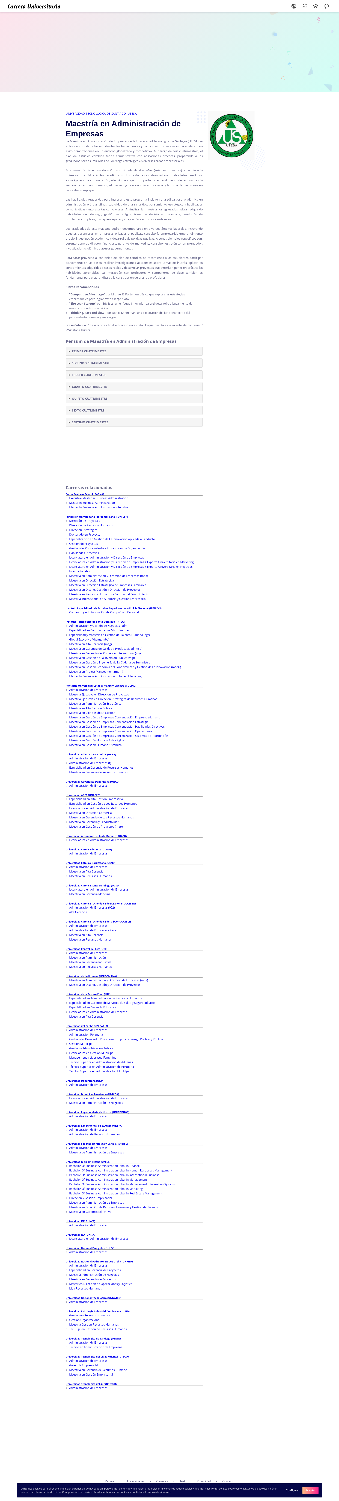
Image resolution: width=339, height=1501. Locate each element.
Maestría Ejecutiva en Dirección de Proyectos (99, 694)
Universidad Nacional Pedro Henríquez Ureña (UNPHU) (99, 1261)
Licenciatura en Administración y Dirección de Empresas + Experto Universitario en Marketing (131, 562)
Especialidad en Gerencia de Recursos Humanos (101, 767)
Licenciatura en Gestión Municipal (91, 1053)
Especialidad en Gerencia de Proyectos (95, 1270)
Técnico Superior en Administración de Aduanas (101, 1062)
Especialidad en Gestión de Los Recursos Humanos (103, 804)
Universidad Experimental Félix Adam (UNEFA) (94, 1125)
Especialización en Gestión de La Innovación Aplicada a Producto (112, 539)
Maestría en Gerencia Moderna (90, 894)
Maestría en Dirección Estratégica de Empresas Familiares (107, 585)
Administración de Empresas (88, 690)
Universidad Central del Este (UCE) (87, 949)
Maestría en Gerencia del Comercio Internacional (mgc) (105, 653)
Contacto (228, 1481)
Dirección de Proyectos (84, 521)
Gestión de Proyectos (83, 544)
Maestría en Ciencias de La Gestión (92, 713)
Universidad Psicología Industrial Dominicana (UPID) (98, 1311)
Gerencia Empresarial (83, 1365)
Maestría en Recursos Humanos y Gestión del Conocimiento (109, 594)
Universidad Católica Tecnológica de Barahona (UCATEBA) (101, 903)
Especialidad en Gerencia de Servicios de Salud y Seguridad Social (112, 1003)
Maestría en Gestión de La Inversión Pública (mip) (102, 658)
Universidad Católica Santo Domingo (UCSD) (93, 885)
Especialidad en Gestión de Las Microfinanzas (99, 630)
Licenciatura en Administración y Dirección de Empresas (106, 557)
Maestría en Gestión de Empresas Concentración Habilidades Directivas (117, 727)
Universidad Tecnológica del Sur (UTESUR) (91, 1384)
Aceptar (310, 1490)
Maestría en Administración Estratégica (95, 704)
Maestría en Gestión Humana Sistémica (95, 745)
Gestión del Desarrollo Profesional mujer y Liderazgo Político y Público (116, 1039)
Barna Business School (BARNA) (85, 494)
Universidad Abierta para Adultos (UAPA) (91, 754)
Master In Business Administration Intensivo (98, 507)
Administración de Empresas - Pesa (92, 930)
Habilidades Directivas (84, 553)
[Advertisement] (169, 51)
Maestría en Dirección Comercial (90, 813)
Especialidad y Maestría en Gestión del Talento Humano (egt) (109, 635)
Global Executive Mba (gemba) (89, 639)
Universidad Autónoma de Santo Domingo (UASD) (96, 836)
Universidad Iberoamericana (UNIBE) (88, 1162)
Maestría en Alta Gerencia (86, 871)
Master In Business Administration (92, 503)
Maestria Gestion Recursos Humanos (94, 1324)
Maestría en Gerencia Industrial (90, 962)
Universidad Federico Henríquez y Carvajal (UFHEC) (97, 1143)
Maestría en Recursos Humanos (90, 876)
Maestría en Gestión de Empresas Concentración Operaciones (110, 731)
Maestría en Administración (87, 957)
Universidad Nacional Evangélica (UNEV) (90, 1248)
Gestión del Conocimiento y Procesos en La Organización (107, 548)
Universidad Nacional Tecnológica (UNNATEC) (93, 1298)
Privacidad (204, 1481)
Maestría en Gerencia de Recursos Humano (98, 1370)
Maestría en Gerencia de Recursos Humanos (99, 772)
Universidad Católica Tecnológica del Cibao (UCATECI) (98, 921)
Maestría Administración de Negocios (94, 1275)
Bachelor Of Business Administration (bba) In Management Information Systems (122, 1184)
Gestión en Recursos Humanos (90, 1315)
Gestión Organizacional (84, 1320)
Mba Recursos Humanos (85, 1288)
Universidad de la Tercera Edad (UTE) (88, 994)
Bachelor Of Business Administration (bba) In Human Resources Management (120, 1170)
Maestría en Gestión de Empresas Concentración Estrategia (108, 722)
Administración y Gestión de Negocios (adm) (98, 626)
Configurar (293, 1490)
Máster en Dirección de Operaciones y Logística (100, 1284)
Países (109, 1481)
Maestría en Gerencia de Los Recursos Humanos (101, 817)
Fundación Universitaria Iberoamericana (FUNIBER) (97, 516)
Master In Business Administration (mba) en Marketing (105, 676)
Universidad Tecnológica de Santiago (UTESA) (102, 114)
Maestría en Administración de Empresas (96, 1203)
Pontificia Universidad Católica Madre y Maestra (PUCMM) (101, 685)
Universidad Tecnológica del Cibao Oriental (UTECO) (97, 1356)
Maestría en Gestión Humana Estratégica (96, 740)
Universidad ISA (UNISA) (81, 1234)
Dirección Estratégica (83, 530)
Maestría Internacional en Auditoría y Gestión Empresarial (107, 599)
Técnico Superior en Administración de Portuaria (101, 1067)
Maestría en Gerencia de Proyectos (92, 1279)
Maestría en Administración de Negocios (96, 1103)
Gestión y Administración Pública (91, 1048)
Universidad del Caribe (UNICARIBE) (87, 1026)
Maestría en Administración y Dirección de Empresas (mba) (108, 576)
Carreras (162, 1481)
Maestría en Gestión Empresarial (91, 1374)
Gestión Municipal (81, 1044)
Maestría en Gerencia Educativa (90, 1212)
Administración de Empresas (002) (92, 907)
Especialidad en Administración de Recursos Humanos (105, 998)
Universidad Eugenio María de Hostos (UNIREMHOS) (97, 1112)
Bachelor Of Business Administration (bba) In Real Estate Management (115, 1193)
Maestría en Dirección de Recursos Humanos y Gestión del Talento (113, 1207)
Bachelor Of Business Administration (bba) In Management (108, 1180)
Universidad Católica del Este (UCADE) (89, 849)
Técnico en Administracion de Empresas (95, 1347)
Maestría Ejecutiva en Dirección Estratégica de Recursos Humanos (113, 699)
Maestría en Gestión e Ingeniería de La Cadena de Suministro (109, 662)
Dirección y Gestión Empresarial (90, 1198)
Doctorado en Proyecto (84, 534)
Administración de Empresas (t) (90, 763)
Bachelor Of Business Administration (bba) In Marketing (106, 1189)
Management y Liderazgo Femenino (93, 1057)
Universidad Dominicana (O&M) (85, 1080)
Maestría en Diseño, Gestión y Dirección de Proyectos (105, 590)
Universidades (135, 1481)
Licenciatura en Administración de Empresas (99, 808)
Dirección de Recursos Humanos (91, 525)
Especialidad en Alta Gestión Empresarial (96, 799)
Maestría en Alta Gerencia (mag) (90, 644)
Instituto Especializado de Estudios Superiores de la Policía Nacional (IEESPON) (114, 608)
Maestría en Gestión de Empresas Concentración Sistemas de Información (118, 736)
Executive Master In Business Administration (98, 498)
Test (182, 1481)
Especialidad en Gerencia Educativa (92, 1007)
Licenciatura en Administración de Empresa (98, 1012)
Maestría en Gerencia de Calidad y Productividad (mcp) (105, 649)
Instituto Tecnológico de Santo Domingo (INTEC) (95, 621)
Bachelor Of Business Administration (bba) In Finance (104, 1166)
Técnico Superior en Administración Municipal (99, 1071)
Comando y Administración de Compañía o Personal (104, 612)
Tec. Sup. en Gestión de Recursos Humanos (98, 1329)
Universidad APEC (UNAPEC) (83, 795)
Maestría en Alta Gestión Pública (90, 708)
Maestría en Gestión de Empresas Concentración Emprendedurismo (114, 717)
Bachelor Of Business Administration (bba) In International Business (114, 1175)
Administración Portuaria (86, 1034)
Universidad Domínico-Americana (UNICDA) (92, 1094)
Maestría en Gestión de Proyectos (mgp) (96, 827)
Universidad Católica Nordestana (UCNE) (90, 863)
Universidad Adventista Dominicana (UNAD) (92, 781)
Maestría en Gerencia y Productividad (94, 822)
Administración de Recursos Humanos (94, 1134)
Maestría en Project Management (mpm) (96, 672)
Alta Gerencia (78, 912)
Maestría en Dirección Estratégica (91, 580)
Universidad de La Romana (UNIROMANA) (91, 976)
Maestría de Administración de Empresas (96, 1152)
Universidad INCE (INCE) (80, 1221)
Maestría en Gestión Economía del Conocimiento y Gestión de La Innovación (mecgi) (125, 667)
